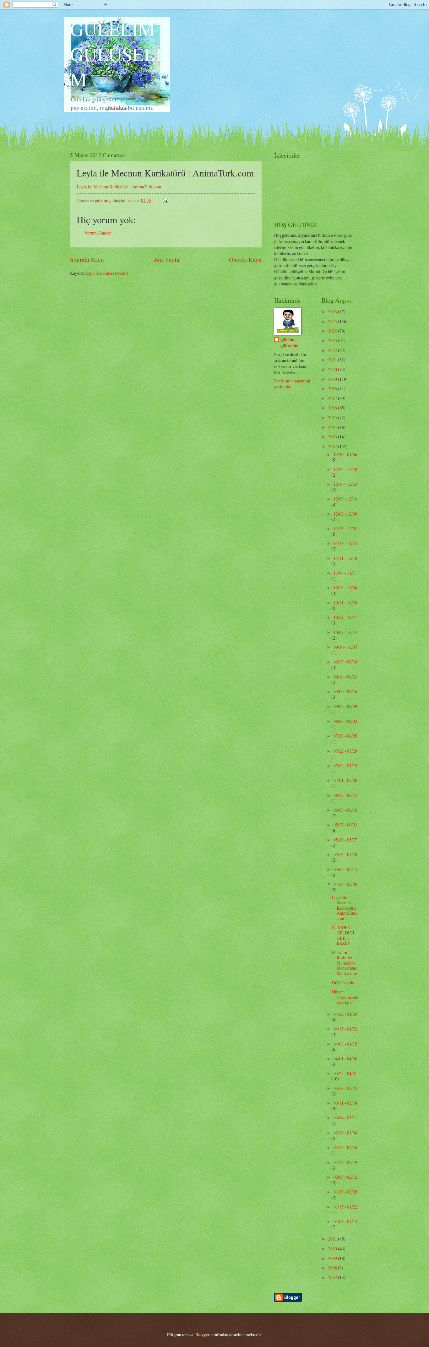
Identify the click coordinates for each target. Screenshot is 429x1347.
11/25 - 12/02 (345, 529)
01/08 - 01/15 (345, 1222)
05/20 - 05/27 (345, 840)
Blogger (202, 1335)
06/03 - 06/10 (345, 810)
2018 (333, 389)
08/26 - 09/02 (345, 721)
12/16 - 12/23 (345, 484)
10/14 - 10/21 (345, 617)
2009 (333, 1258)
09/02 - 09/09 (345, 706)
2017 (333, 398)
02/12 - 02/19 (345, 1162)
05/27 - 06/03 (345, 825)
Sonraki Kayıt (87, 259)
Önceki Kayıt (245, 259)
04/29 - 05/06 (345, 884)
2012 (333, 446)
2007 (333, 1277)
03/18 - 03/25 (345, 1088)
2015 (333, 417)
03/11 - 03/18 (345, 1103)
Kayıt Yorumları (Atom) (106, 273)
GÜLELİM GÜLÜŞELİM (116, 54)
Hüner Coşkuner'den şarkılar (345, 997)
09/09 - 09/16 (345, 692)
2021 (333, 360)
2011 (333, 1239)
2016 (333, 408)
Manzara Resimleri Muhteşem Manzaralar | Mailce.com (345, 962)
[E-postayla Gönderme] (165, 200)
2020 (333, 369)
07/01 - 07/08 (345, 780)
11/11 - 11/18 (345, 558)
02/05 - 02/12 (345, 1177)
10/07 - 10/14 (345, 632)
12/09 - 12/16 (345, 499)
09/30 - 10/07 (345, 647)
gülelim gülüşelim (289, 343)
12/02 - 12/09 (345, 514)
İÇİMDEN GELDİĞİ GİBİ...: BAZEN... (343, 935)
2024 (333, 331)
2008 (333, 1268)
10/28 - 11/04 (345, 588)
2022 (333, 350)
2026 (333, 312)
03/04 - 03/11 (345, 1118)
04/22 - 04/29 (345, 1014)
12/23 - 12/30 (345, 469)
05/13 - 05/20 (345, 854)
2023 (333, 341)
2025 (333, 321)
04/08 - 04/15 (345, 1044)
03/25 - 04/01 (345, 1073)
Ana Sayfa (166, 259)
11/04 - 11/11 (345, 573)
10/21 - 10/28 (345, 603)
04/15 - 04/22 (345, 1029)
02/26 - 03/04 (345, 1133)
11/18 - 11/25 (345, 543)
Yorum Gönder (97, 233)
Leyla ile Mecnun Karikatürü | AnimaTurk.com (119, 187)
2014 (333, 427)
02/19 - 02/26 (345, 1147)
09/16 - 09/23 (345, 677)
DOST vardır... (344, 983)
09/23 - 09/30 (345, 662)
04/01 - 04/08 (345, 1059)
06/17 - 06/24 (345, 795)
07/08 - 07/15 (345, 766)
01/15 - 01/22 (345, 1207)
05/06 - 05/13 (345, 869)
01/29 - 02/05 (345, 1192)
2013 (333, 437)
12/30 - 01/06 (345, 454)
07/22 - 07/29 (345, 751)
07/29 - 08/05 (345, 736)
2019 (333, 379)
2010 (333, 1249)
